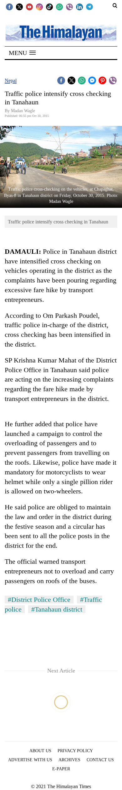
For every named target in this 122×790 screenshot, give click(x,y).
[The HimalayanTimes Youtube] (29, 6)
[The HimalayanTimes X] (19, 6)
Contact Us (100, 760)
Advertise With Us (30, 760)
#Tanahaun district (56, 609)
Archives (69, 760)
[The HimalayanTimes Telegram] (89, 6)
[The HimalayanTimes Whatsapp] (59, 6)
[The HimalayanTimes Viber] (69, 6)
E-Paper (61, 769)
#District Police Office (39, 599)
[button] (22, 53)
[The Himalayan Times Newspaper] (61, 32)
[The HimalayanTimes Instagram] (39, 6)
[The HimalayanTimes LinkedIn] (79, 6)
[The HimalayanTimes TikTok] (49, 6)
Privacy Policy (75, 750)
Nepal (11, 80)
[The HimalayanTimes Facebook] (9, 6)
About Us (40, 750)
